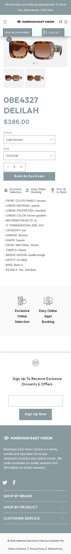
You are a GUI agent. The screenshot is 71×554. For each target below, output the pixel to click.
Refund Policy (55, 548)
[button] (59, 22)
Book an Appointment (17, 32)
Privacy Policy (37, 548)
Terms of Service (17, 548)
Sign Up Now (35, 414)
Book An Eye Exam (29, 176)
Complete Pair (56, 540)
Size (6, 148)
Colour (8, 132)
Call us (54, 32)
